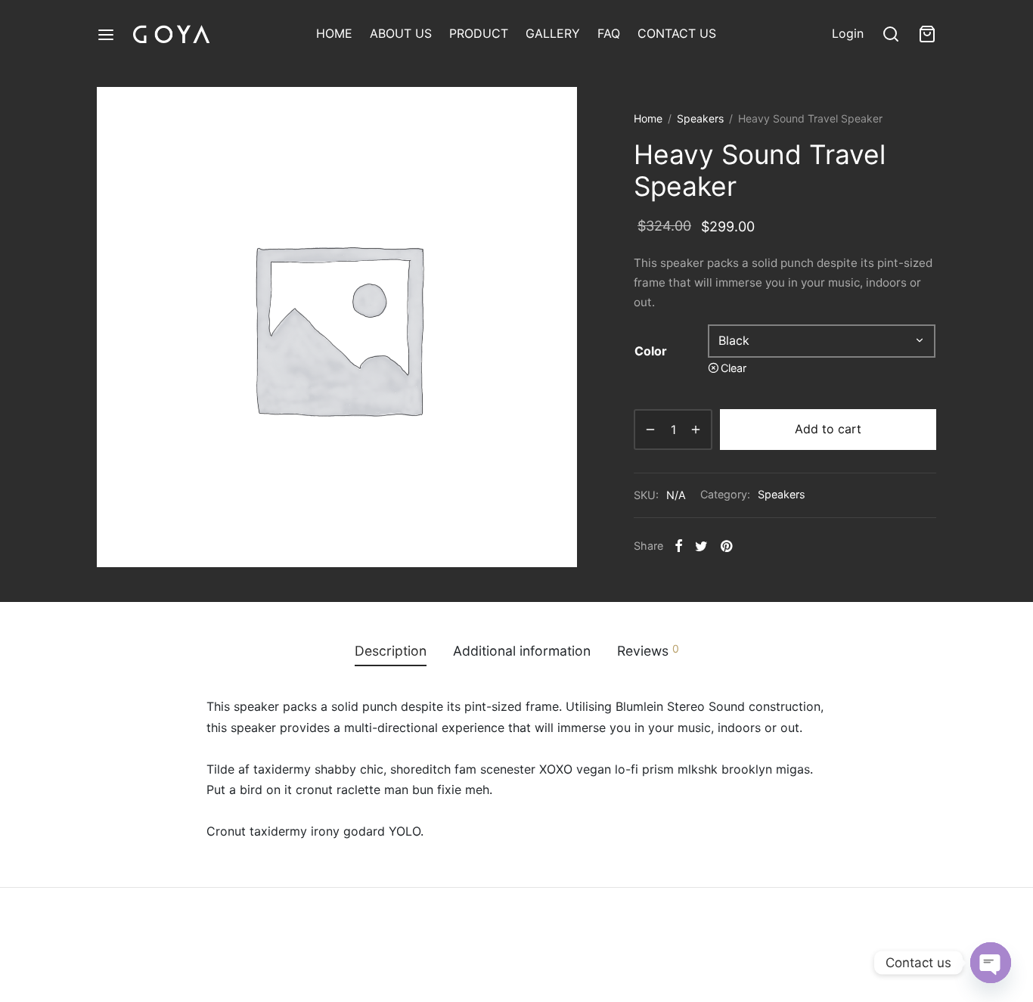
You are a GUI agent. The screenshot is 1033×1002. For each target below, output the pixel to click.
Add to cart (828, 428)
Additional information (522, 651)
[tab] (391, 651)
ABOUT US (401, 33)
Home (648, 118)
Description (391, 651)
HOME (334, 33)
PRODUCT (478, 33)
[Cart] (927, 34)
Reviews (648, 650)
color (650, 350)
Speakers (700, 118)
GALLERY (553, 33)
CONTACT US (676, 33)
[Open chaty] (990, 962)
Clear (733, 367)
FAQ (608, 33)
